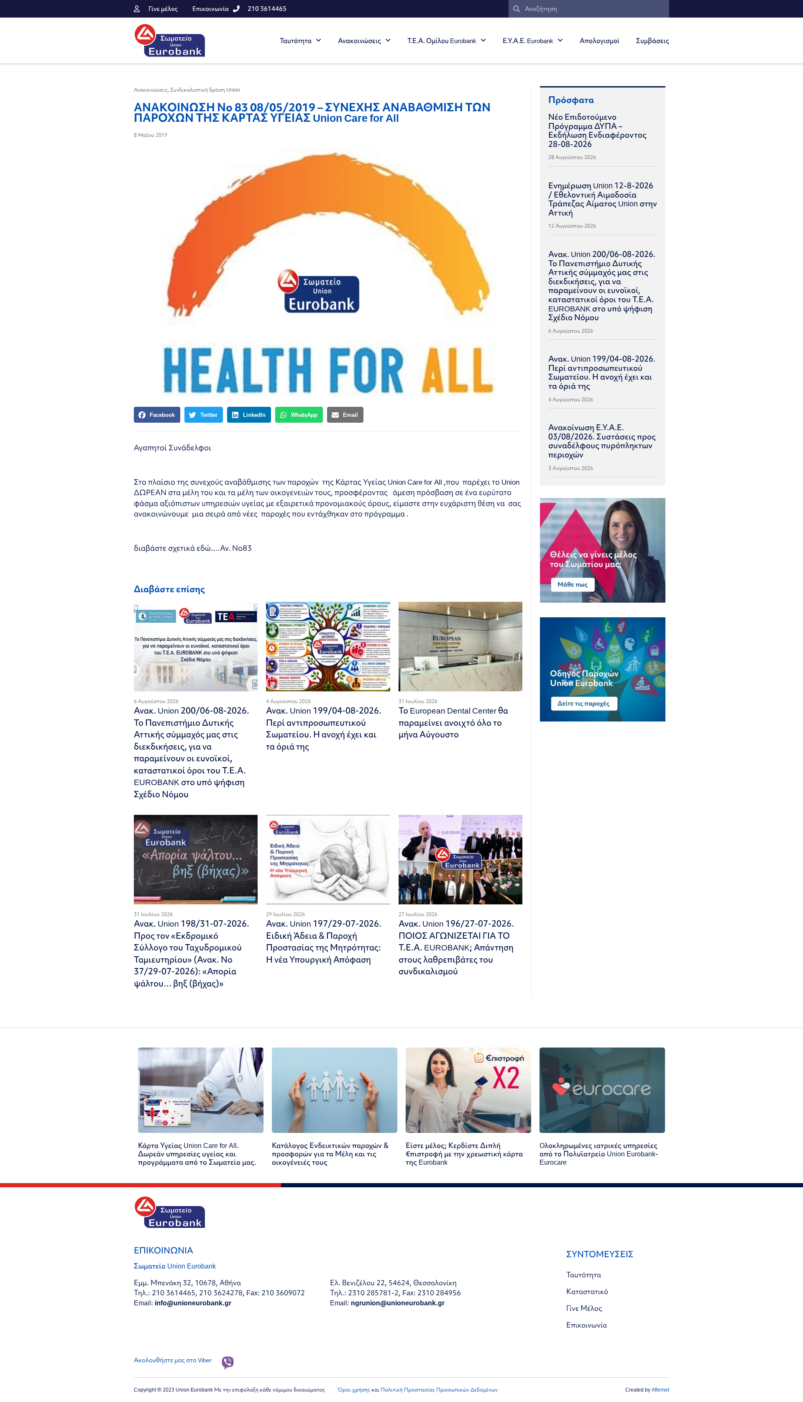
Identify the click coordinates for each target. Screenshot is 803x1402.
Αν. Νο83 (236, 548)
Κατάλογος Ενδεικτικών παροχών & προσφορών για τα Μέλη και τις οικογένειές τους (330, 1153)
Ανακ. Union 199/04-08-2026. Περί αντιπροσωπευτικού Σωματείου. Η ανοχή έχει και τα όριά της (323, 728)
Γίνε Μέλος (584, 1308)
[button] (157, 415)
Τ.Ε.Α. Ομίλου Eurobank (441, 40)
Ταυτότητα (296, 40)
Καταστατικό (587, 1291)
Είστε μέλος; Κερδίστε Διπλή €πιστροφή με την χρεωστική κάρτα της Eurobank (464, 1153)
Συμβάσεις (652, 40)
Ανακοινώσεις (359, 40)
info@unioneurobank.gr (193, 1302)
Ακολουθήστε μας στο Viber (173, 1360)
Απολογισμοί (599, 40)
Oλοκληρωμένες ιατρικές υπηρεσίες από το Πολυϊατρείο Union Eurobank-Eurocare (599, 1153)
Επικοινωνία (586, 1325)
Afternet (660, 1389)
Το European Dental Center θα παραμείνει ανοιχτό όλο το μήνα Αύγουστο (453, 722)
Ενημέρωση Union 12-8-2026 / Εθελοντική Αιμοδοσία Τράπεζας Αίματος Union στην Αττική (602, 199)
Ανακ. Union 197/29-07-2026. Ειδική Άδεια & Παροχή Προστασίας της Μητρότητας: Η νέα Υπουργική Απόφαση (323, 941)
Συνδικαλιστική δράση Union (205, 89)
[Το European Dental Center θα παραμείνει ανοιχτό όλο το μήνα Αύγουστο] (460, 646)
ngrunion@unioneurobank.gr (398, 1302)
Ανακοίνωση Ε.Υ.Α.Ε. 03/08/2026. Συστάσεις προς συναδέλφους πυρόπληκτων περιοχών (602, 441)
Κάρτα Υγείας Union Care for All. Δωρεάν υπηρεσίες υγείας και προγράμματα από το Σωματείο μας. (197, 1153)
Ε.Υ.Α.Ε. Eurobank (528, 40)
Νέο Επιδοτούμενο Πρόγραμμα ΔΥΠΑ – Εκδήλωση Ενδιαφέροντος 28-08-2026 (597, 130)
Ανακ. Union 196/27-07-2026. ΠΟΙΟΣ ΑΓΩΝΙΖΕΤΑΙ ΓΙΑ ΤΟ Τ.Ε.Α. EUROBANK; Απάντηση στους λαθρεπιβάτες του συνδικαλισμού (456, 947)
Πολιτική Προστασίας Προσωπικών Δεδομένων (439, 1389)
